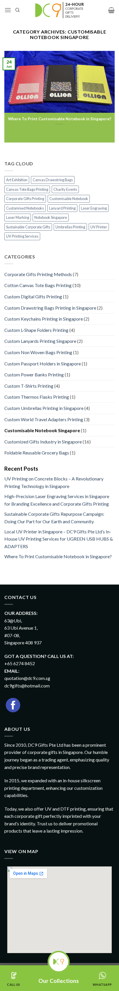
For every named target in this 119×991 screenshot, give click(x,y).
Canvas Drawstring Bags (53, 180)
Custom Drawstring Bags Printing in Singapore (50, 307)
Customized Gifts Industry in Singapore (43, 441)
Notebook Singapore (50, 217)
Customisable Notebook (68, 198)
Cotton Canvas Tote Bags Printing (38, 285)
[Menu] (7, 10)
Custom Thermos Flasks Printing (36, 397)
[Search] (17, 10)
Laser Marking (17, 217)
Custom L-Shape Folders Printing (36, 330)
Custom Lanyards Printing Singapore (40, 341)
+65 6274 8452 (19, 663)
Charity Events (65, 189)
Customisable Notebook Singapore (42, 430)
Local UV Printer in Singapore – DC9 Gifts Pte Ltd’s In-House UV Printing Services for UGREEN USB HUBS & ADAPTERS (58, 539)
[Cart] (111, 10)
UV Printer (98, 227)
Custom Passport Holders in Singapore (42, 363)
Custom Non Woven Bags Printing (38, 352)
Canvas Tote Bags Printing (27, 189)
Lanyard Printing (62, 208)
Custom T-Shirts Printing (28, 386)
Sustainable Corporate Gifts (28, 227)
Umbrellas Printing (70, 227)
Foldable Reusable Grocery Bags (36, 452)
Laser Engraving (94, 208)
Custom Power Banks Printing (34, 374)
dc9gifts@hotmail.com (27, 685)
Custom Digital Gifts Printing (33, 296)
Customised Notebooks (25, 208)
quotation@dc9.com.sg (27, 678)
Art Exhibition (16, 180)
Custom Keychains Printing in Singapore (43, 318)
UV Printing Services (22, 236)
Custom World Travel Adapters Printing (43, 419)
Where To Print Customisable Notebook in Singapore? (59, 119)
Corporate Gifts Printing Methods (38, 274)
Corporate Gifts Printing (25, 198)
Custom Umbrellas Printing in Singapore (43, 408)
